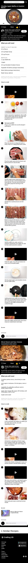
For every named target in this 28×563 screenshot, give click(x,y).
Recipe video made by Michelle (12, 30)
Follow (24, 31)
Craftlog (8, 537)
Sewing (2, 548)
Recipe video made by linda (12, 366)
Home (2, 546)
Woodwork (3, 545)
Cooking (3, 543)
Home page (3, 542)
